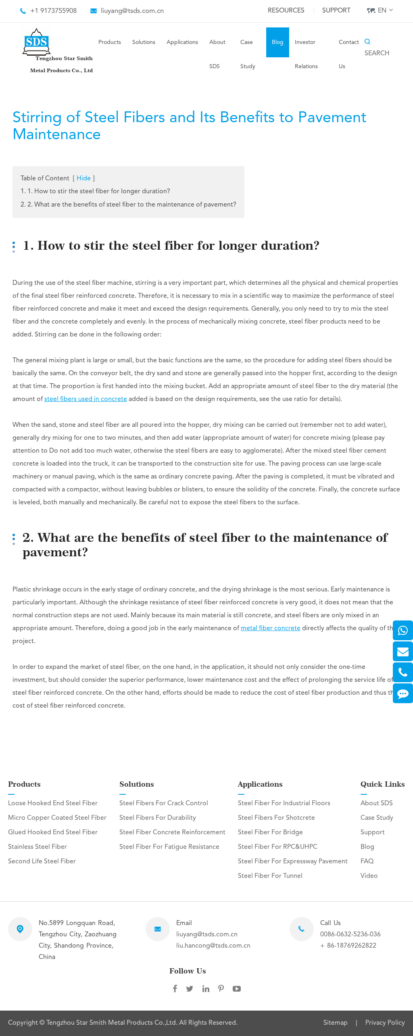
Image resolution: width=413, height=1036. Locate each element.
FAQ (367, 861)
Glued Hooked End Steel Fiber (53, 832)
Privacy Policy (385, 1023)
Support (336, 11)
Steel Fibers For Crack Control (163, 803)
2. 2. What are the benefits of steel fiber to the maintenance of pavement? (128, 205)
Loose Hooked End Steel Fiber (53, 803)
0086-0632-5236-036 (350, 935)
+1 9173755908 (53, 11)
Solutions (143, 42)
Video (369, 876)
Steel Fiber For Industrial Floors (284, 803)
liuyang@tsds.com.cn (132, 11)
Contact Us (349, 54)
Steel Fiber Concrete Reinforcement (172, 832)
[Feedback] (403, 693)
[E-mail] (403, 651)
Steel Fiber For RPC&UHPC (277, 847)
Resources (286, 11)
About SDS (217, 54)
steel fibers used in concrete (85, 399)
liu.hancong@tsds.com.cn (213, 946)
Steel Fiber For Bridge (270, 832)
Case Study (247, 54)
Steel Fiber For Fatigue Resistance (169, 847)
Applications (182, 42)
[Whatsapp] (403, 630)
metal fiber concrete (270, 628)
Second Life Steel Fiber (42, 861)
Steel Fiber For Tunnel (270, 876)
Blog (278, 42)
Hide (84, 178)
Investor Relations (306, 54)
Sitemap (335, 1023)
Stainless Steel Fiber (37, 847)
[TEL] (403, 672)
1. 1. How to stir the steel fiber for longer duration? (95, 191)
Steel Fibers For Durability (157, 818)
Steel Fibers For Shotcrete (276, 818)
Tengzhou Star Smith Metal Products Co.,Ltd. (112, 1023)
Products (109, 42)
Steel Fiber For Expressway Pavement (293, 861)
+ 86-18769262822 (348, 946)
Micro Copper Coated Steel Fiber (57, 818)
